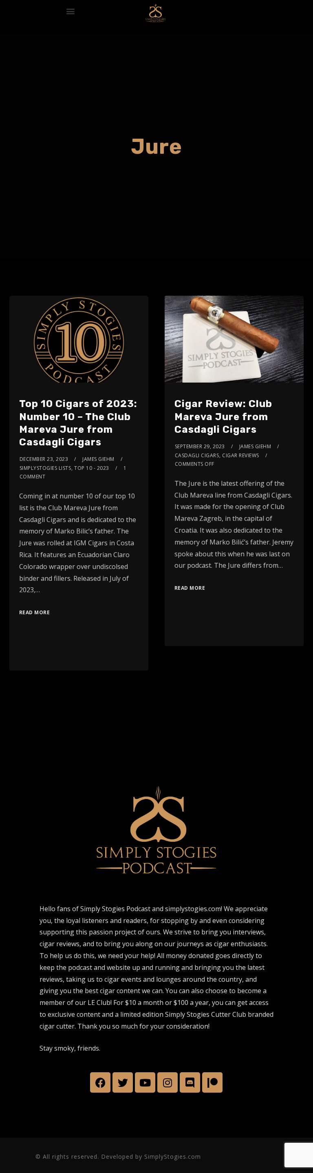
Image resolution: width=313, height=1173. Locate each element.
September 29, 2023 (200, 446)
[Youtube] (145, 1082)
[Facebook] (100, 1082)
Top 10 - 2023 (91, 468)
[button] (70, 11)
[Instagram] (167, 1082)
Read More (34, 612)
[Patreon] (212, 1082)
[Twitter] (122, 1082)
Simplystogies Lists (45, 468)
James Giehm (98, 459)
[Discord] (190, 1082)
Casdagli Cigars (197, 455)
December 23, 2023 (44, 459)
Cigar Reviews (240, 455)
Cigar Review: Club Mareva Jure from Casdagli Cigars (223, 416)
